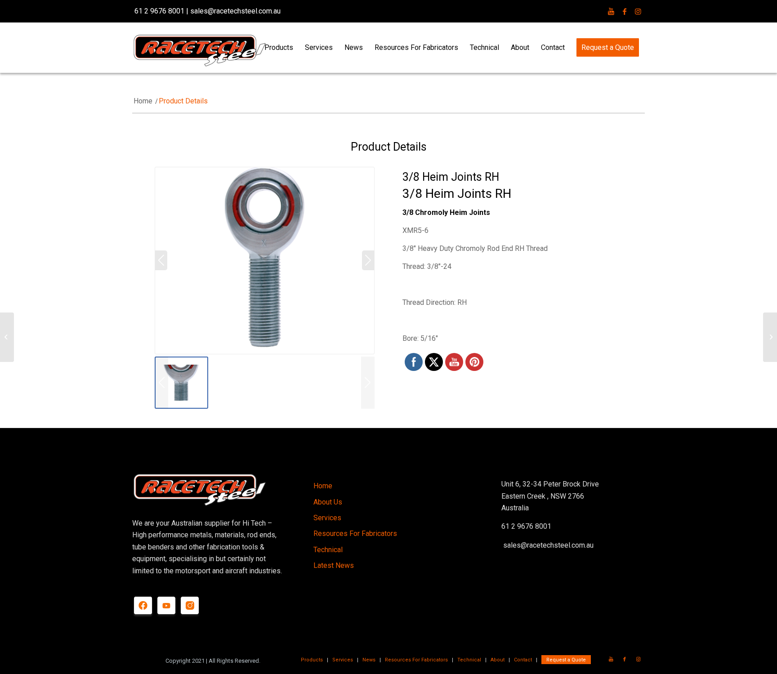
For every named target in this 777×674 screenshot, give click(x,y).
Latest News (333, 565)
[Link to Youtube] (611, 11)
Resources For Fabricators (355, 533)
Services (327, 517)
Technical (328, 549)
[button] (368, 383)
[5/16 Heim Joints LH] (770, 337)
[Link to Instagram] (638, 11)
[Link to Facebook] (624, 11)
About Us (327, 502)
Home (322, 486)
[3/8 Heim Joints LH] (7, 337)
